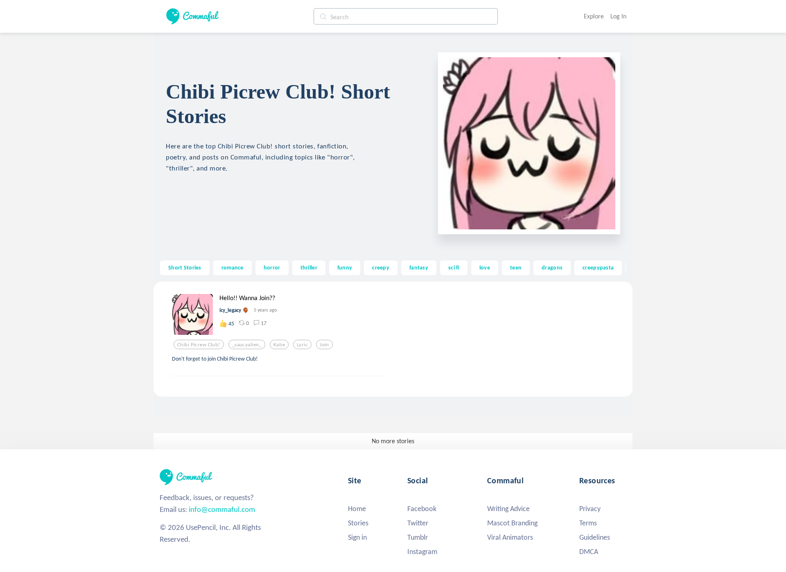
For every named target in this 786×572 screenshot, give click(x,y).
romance (232, 267)
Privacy (590, 508)
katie (279, 345)
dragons (552, 267)
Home (357, 508)
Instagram (422, 551)
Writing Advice (508, 508)
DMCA (588, 551)
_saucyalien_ (247, 345)
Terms (588, 522)
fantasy (418, 267)
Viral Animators (510, 537)
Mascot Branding (512, 522)
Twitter (417, 522)
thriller (308, 267)
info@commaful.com (222, 509)
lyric (302, 345)
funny (344, 267)
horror (272, 267)
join (324, 345)
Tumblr (417, 537)
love (484, 267)
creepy (380, 267)
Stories (358, 522)
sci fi (453, 267)
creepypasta (598, 267)
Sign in (357, 537)
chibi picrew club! (198, 345)
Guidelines (594, 537)
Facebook (421, 508)
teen (516, 267)
